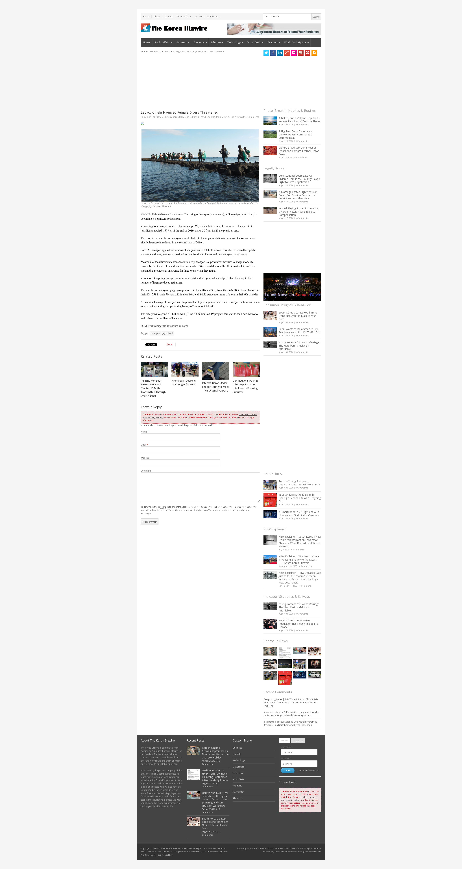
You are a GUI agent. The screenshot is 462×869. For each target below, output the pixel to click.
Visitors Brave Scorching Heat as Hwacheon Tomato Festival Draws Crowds (299, 151)
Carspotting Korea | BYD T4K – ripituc (282, 699)
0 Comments (302, 124)
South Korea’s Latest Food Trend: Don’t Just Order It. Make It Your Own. (298, 316)
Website (145, 457)
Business (181, 42)
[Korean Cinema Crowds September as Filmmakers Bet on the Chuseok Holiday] (270, 651)
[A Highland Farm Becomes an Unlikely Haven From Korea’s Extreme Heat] (270, 134)
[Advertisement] (200, 81)
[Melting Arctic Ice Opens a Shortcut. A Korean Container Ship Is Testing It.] (285, 663)
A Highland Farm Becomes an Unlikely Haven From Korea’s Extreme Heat (296, 134)
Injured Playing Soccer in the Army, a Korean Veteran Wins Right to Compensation (299, 212)
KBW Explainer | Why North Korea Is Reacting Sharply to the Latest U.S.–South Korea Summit (299, 560)
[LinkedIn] (280, 53)
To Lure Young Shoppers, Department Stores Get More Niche (300, 482)
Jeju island (168, 333)
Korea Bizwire (180, 116)
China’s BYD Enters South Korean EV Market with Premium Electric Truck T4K (290, 702)
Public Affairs (162, 42)
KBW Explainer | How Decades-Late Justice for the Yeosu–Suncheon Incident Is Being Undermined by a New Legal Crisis (300, 577)
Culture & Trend (166, 51)
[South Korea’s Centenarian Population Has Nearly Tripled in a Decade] (270, 624)
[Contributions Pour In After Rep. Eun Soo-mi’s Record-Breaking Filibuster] (246, 369)
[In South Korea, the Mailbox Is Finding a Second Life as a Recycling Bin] (270, 500)
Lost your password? (308, 770)
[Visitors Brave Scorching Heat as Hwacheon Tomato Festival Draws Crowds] (270, 150)
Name (145, 431)
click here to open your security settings (299, 798)
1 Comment (305, 585)
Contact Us (238, 792)
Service (198, 16)
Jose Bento (268, 721)
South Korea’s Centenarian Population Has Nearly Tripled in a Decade (298, 624)
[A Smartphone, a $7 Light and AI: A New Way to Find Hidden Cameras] (270, 514)
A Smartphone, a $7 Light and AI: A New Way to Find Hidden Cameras (299, 513)
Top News (235, 116)
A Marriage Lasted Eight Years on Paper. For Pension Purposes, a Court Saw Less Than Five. (298, 195)
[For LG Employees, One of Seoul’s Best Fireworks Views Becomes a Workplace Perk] (314, 664)
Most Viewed (222, 116)
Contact (169, 16)
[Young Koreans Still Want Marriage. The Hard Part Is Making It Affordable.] (270, 344)
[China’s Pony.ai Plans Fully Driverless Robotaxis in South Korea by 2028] (314, 674)
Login (284, 740)
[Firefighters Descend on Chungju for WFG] (185, 369)
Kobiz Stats (238, 779)
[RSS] (314, 53)
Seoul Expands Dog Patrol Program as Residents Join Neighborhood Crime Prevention (290, 723)
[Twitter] (266, 53)
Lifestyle (216, 42)
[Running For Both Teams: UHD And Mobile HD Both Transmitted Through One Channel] (154, 369)
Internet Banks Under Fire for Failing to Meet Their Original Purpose (215, 386)
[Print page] (200, 123)
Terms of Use (184, 16)
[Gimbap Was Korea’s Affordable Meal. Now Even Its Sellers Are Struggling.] (270, 675)
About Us (237, 798)
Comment (146, 470)
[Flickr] (294, 53)
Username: (286, 747)
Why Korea (212, 16)
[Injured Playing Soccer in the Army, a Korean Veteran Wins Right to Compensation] (270, 210)
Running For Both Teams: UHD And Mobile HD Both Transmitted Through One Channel (153, 388)
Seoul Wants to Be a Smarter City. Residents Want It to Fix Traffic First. (300, 330)
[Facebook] (273, 53)
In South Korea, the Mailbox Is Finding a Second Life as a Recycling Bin (300, 498)
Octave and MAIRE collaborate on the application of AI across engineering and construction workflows (215, 799)
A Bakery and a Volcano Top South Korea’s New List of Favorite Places (299, 119)
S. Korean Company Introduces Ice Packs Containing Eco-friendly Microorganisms (291, 714)
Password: (286, 758)
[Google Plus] (287, 53)
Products (237, 785)
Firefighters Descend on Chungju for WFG (183, 382)
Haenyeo (155, 333)
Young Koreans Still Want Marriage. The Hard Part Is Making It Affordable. (299, 346)
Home (146, 16)
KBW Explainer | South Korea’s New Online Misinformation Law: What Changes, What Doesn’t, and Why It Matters (300, 541)
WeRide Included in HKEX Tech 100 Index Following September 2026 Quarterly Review (215, 775)
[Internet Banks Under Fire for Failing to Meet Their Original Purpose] (215, 371)
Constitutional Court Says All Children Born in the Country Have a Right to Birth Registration (300, 179)
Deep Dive (238, 773)
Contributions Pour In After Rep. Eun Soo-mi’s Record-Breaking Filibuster (245, 386)
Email (144, 444)
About (157, 16)
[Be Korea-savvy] (174, 27)
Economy (198, 42)
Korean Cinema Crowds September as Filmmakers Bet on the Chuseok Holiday (215, 752)
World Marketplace (295, 42)
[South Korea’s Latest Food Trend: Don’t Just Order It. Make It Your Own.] (270, 315)
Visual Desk (254, 42)
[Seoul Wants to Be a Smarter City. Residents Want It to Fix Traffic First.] (270, 332)
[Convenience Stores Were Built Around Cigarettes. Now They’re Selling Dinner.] (270, 664)
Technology (234, 42)
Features (272, 42)
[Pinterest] (307, 53)
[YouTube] (301, 53)
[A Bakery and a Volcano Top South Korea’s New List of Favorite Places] (270, 120)
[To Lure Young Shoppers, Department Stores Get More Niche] (270, 485)
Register (298, 740)
